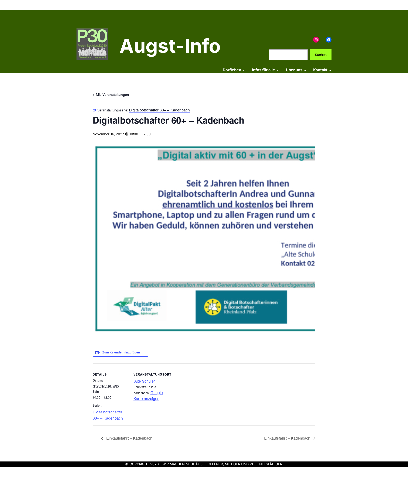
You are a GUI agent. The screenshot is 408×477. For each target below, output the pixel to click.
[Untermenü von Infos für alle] (277, 70)
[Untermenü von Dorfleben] (243, 70)
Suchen (321, 55)
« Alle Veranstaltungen (111, 94)
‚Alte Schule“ (144, 381)
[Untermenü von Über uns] (305, 70)
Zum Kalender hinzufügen (121, 352)
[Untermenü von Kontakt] (330, 70)
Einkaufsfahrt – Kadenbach (128, 438)
